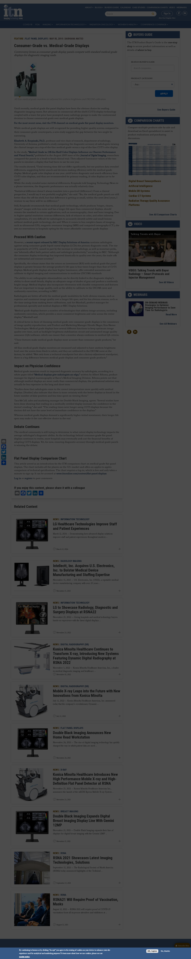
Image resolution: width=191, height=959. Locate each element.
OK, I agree (152, 951)
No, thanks (165, 951)
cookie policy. (24, 956)
